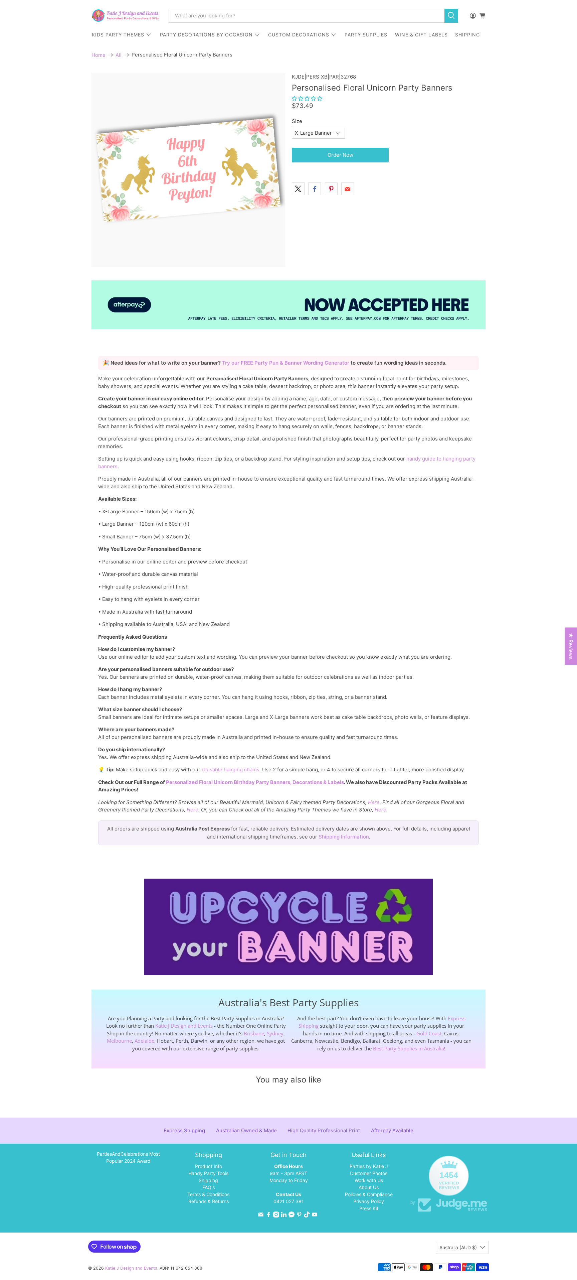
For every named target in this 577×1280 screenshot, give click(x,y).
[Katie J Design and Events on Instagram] (276, 1216)
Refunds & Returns (208, 1201)
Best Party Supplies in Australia (408, 1048)
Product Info (208, 1166)
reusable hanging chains (230, 769)
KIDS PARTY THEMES (118, 34)
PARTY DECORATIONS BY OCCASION (206, 34)
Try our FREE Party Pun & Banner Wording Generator (286, 363)
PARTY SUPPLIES (366, 34)
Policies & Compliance (369, 1194)
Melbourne (119, 1040)
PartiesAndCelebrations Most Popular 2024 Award (128, 1157)
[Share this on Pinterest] (331, 188)
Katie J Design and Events (184, 1025)
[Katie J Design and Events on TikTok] (307, 1216)
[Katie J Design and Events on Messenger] (291, 1216)
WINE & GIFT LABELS (421, 34)
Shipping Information (344, 837)
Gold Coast (428, 1033)
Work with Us (369, 1180)
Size (297, 121)
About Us (369, 1187)
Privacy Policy (368, 1201)
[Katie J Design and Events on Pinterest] (299, 1216)
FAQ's (208, 1187)
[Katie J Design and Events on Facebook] (268, 1216)
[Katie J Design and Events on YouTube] (315, 1216)
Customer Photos (368, 1173)
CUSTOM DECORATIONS (298, 34)
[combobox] (306, 16)
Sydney (275, 1033)
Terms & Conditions (208, 1194)
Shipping (208, 1180)
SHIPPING (467, 34)
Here (374, 802)
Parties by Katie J (369, 1166)
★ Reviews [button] (571, 646)
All (119, 54)
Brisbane (254, 1033)
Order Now (340, 155)
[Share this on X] (298, 188)
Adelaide (144, 1040)
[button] (307, 98)
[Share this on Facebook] (314, 188)
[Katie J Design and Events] (125, 15)
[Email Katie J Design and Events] (261, 1216)
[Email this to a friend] (347, 188)
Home (98, 54)
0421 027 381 (288, 1201)
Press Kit (368, 1208)
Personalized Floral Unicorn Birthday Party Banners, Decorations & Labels (255, 782)
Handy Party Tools (208, 1173)
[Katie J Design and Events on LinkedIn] (284, 1216)
